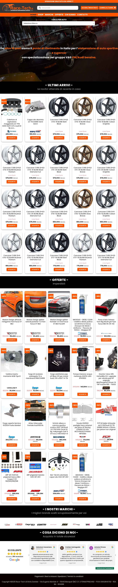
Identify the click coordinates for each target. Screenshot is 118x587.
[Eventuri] (99, 524)
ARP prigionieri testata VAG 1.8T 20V (35, 476)
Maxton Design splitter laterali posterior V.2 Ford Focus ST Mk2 (35, 322)
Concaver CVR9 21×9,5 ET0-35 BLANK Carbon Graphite (106, 170)
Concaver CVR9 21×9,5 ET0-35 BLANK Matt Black (59, 170)
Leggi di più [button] (42, 563)
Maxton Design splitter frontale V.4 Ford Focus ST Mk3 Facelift (59, 322)
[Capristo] (7, 524)
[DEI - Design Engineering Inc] (42, 524)
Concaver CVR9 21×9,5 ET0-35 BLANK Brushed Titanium (12, 214)
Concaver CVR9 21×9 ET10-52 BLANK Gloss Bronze (82, 214)
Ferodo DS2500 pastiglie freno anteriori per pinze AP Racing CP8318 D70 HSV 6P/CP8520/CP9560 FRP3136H (82, 428)
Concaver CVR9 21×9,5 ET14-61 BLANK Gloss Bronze (83, 122)
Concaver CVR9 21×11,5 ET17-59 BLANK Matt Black (59, 257)
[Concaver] (30, 524)
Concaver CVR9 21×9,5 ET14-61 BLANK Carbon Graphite (106, 122)
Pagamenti (39, 576)
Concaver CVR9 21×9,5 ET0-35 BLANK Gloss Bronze (83, 170)
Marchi (49, 14)
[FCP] (111, 524)
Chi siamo (70, 14)
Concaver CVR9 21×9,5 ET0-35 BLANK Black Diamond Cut (35, 214)
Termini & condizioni (75, 576)
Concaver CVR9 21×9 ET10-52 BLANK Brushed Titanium (12, 257)
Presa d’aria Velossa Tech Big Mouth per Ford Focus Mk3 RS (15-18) (106, 322)
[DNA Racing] (65, 524)
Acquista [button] (11, 138)
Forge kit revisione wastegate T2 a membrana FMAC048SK (35, 376)
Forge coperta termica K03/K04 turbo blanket (12, 424)
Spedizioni (62, 576)
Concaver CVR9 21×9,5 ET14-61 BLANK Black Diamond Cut (35, 170)
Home (33, 14)
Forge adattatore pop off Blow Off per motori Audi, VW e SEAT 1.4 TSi (59, 376)
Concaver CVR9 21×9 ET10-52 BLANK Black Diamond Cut (35, 257)
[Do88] (76, 524)
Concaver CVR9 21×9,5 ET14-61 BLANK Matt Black (59, 122)
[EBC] (88, 524)
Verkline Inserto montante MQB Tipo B (11, 375)
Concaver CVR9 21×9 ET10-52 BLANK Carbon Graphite (106, 214)
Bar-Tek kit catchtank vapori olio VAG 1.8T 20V (59, 476)
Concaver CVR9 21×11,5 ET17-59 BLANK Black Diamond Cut (106, 257)
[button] (107, 8)
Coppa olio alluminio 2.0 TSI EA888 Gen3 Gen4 (35, 122)
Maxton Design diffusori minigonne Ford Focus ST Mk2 (12, 322)
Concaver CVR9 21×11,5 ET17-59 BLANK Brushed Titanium (82, 257)
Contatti (82, 14)
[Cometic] (19, 524)
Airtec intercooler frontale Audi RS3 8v (35, 424)
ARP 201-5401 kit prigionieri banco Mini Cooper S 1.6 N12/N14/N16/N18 (11, 478)
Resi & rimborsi (51, 576)
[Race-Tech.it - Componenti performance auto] (17, 7)
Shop (40, 14)
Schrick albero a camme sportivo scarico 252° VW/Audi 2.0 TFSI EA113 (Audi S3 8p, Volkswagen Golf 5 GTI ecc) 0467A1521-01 (59, 428)
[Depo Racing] (53, 524)
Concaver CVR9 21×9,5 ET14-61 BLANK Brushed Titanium (12, 170)
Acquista (106, 340)
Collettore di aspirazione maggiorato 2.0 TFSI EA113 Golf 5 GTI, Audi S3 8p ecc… (11, 124)
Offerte (59, 14)
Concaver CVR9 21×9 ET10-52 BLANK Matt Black (59, 214)
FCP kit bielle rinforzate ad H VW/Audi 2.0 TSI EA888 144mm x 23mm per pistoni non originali (106, 426)
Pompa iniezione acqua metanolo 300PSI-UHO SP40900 (82, 376)
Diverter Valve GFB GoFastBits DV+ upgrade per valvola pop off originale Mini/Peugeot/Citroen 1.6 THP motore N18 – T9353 (106, 379)
